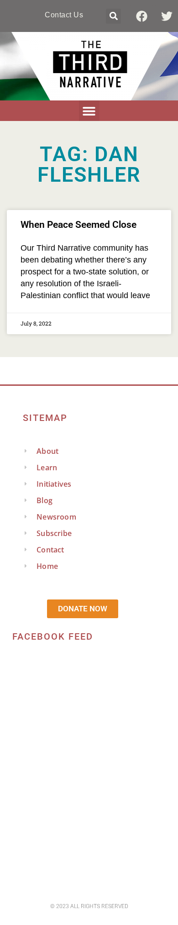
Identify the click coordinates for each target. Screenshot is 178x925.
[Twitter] (166, 16)
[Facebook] (141, 16)
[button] (113, 16)
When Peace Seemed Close (78, 224)
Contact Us (64, 15)
